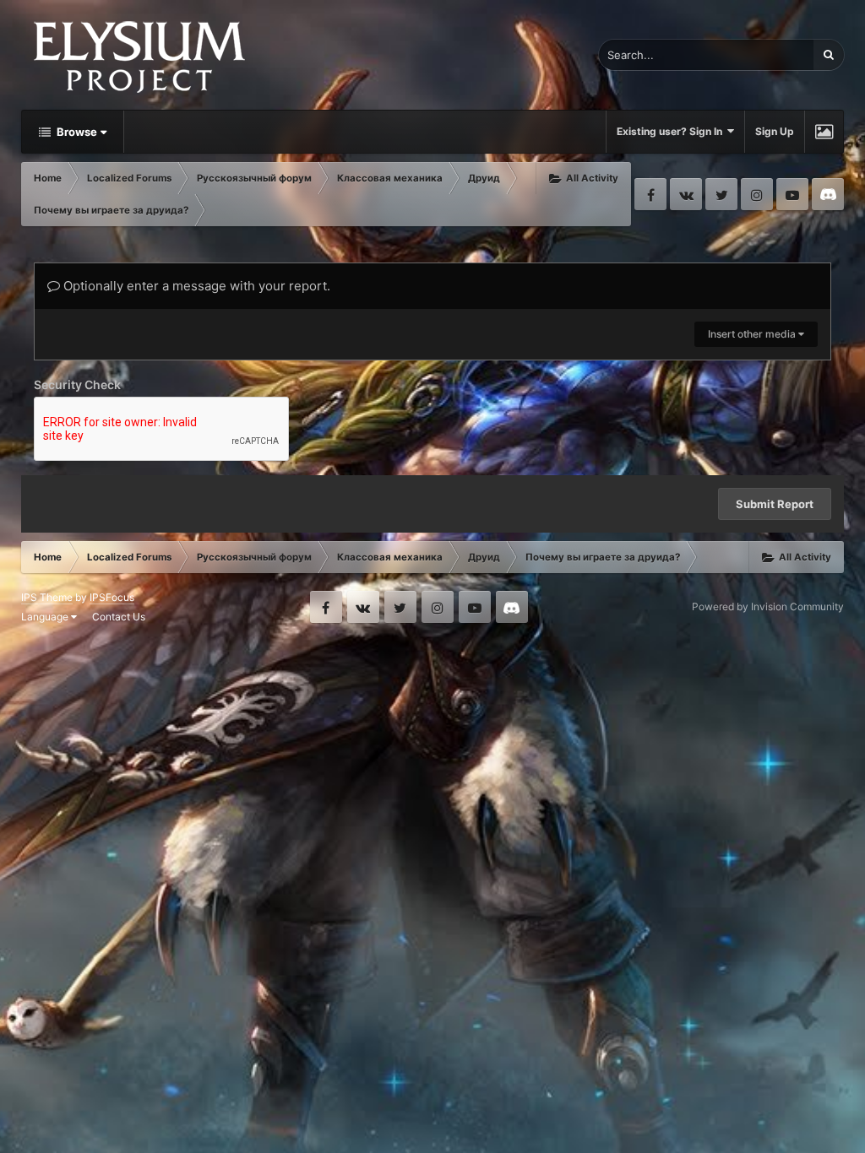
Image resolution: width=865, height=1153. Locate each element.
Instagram (757, 194)
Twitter (721, 194)
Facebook (650, 194)
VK (686, 194)
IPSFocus (112, 597)
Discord (828, 194)
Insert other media (753, 333)
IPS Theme (47, 597)
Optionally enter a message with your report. (195, 286)
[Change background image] (824, 132)
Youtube (792, 194)
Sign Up (774, 131)
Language (46, 616)
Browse (75, 131)
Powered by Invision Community (768, 606)
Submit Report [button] (774, 504)
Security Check (77, 384)
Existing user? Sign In (672, 131)
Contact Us (118, 616)
